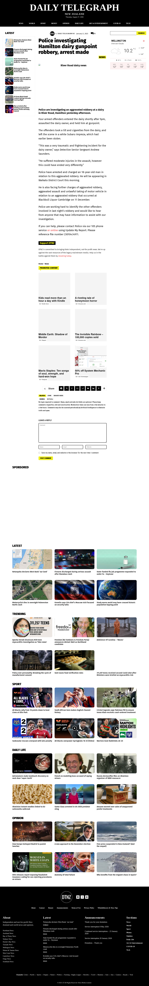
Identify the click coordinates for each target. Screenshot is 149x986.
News (102, 57)
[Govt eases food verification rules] (75, 660)
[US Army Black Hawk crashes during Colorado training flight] (9, 99)
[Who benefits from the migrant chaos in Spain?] (117, 862)
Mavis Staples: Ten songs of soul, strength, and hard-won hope (54, 373)
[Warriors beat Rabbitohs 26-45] (117, 728)
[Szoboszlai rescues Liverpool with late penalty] (32, 728)
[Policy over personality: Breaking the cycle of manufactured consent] (32, 660)
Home (41, 264)
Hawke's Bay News (9, 942)
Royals (125, 975)
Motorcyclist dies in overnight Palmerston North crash (21, 70)
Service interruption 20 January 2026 (98, 938)
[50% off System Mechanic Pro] (91, 356)
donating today (64, 256)
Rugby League (76, 975)
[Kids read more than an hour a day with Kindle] (54, 284)
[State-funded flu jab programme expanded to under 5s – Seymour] (9, 62)
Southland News (8, 962)
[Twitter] (66, 388)
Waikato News (58, 395)
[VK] (88, 388)
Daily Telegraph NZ (66, 33)
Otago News (7, 959)
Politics (59, 975)
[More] (104, 388)
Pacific (32, 975)
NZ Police (50, 399)
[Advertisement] (128, 95)
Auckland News (8, 933)
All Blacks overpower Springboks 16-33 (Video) (74, 741)
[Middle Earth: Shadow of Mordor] (54, 320)
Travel (93, 975)
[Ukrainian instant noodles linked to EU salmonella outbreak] (32, 794)
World (45, 925)
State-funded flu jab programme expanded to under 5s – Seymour (22, 60)
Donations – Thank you (93, 943)
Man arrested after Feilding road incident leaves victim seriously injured (22, 108)
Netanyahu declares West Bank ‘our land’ (22, 40)
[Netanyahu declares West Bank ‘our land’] (9, 43)
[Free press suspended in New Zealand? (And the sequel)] (117, 831)
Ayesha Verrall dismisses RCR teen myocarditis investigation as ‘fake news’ (29, 641)
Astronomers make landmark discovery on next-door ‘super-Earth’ (30, 777)
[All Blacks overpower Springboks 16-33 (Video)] (75, 728)
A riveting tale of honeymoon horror (86, 299)
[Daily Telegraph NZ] (52, 33)
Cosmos (118, 975)
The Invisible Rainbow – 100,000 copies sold (89, 335)
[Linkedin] (93, 388)
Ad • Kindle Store (44, 304)
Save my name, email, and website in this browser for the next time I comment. (70, 453)
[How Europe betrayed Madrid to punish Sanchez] (32, 831)
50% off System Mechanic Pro (90, 372)
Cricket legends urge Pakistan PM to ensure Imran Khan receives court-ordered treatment (116, 711)
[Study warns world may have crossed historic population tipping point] (9, 90)
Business (100, 975)
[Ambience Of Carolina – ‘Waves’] (117, 627)
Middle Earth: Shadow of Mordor (53, 335)
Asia (112, 975)
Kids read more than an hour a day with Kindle (52, 299)
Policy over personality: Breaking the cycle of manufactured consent (31, 674)
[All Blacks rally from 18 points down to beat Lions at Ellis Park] (32, 697)
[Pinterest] (98, 388)
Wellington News (8, 947)
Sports (39, 975)
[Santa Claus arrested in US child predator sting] (75, 794)
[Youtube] (86, 897)
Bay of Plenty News (9, 936)
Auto (106, 975)
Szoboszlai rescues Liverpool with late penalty (32, 741)
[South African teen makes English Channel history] (75, 697)
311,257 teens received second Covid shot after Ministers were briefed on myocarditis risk (116, 674)
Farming (67, 975)
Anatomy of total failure (65, 875)
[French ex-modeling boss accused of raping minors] (75, 763)
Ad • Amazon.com (81, 304)
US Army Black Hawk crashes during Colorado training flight (22, 98)
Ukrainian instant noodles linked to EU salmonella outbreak (28, 808)
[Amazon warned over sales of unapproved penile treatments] (117, 794)
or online (52, 230)
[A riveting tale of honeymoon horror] (91, 284)
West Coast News (8, 953)
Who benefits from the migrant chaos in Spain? (117, 875)
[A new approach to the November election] (75, 831)
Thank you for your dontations (96, 922)
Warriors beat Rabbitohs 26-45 (110, 741)
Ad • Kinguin (42, 340)
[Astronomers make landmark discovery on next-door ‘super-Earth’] (32, 763)
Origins (45, 975)
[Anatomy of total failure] (75, 862)
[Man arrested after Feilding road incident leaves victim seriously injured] (9, 109)
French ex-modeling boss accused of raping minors (73, 777)
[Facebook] (72, 388)
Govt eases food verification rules (69, 673)
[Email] (77, 388)
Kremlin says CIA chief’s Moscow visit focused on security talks (22, 79)
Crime (49, 395)
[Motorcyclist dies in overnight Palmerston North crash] (9, 71)
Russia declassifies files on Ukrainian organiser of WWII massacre (112, 777)
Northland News (8, 930)
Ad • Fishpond (43, 379)
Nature (52, 975)
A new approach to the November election (72, 844)
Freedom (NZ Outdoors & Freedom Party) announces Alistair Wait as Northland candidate (72, 642)
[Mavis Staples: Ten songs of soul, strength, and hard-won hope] (54, 356)
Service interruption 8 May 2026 (97, 927)
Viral (131, 975)
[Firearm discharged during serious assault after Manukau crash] (9, 52)
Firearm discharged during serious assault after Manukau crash (23, 51)
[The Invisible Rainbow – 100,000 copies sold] (91, 320)
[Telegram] (61, 388)
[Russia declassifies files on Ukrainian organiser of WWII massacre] (117, 763)
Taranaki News (8, 945)
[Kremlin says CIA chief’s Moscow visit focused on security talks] (9, 80)
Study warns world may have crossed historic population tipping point (22, 88)
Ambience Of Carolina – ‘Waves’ (110, 640)
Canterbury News (8, 956)
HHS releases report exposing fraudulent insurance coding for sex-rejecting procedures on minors (32, 877)
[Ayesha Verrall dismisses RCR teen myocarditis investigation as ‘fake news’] (32, 627)
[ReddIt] (82, 388)
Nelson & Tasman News (11, 950)
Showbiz (86, 975)
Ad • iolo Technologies (82, 376)
